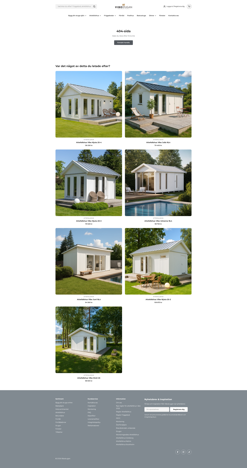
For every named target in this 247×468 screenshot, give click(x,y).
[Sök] (94, 6)
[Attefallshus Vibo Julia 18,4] (158, 104)
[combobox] (76, 6)
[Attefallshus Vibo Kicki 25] (88, 340)
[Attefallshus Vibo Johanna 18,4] (158, 183)
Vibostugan (65, 459)
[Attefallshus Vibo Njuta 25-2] (158, 261)
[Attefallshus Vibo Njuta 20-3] (88, 183)
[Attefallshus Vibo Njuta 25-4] (88, 104)
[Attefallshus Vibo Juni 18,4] (88, 261)
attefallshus (89, 139)
